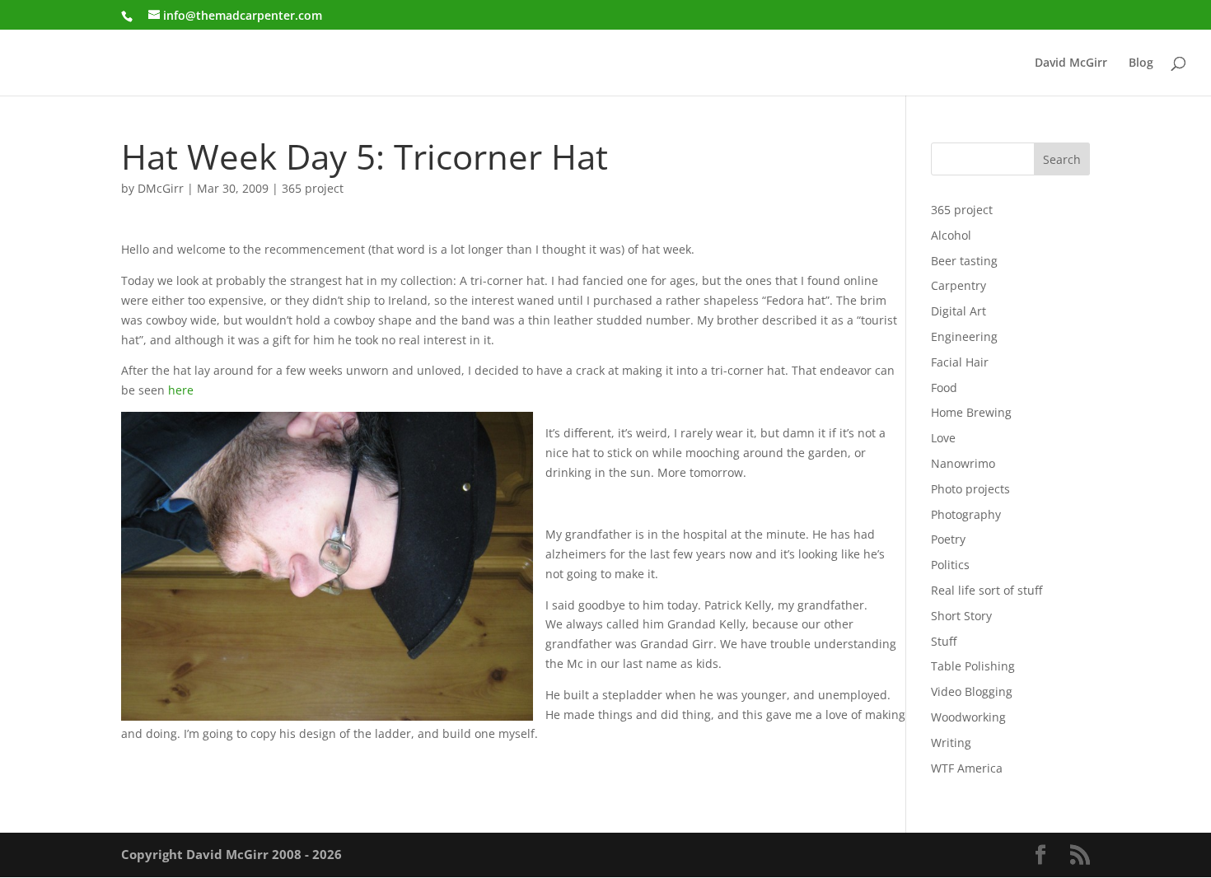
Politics (950, 564)
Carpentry (958, 285)
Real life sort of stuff (986, 590)
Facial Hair (960, 362)
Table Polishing (973, 666)
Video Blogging (971, 691)
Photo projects (970, 489)
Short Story (961, 615)
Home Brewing (971, 412)
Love (943, 438)
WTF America (967, 768)
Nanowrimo (963, 463)
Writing (951, 742)
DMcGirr (161, 188)
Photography (966, 514)
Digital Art (958, 311)
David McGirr (1071, 63)
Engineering (964, 336)
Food (944, 387)
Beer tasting (964, 261)
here (181, 390)
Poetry (948, 539)
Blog (1141, 63)
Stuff (943, 641)
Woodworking (968, 717)
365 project (313, 188)
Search (1062, 159)
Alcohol (951, 235)
